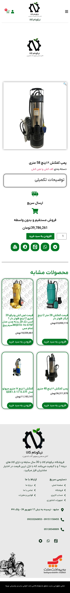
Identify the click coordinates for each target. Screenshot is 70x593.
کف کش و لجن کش (42, 169)
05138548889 (51, 529)
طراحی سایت (22, 586)
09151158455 (51, 519)
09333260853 (34, 519)
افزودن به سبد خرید (40, 236)
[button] (65, 84)
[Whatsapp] (48, 540)
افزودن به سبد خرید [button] (55, 342)
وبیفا (7, 586)
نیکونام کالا (35, 19)
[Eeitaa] (55, 540)
